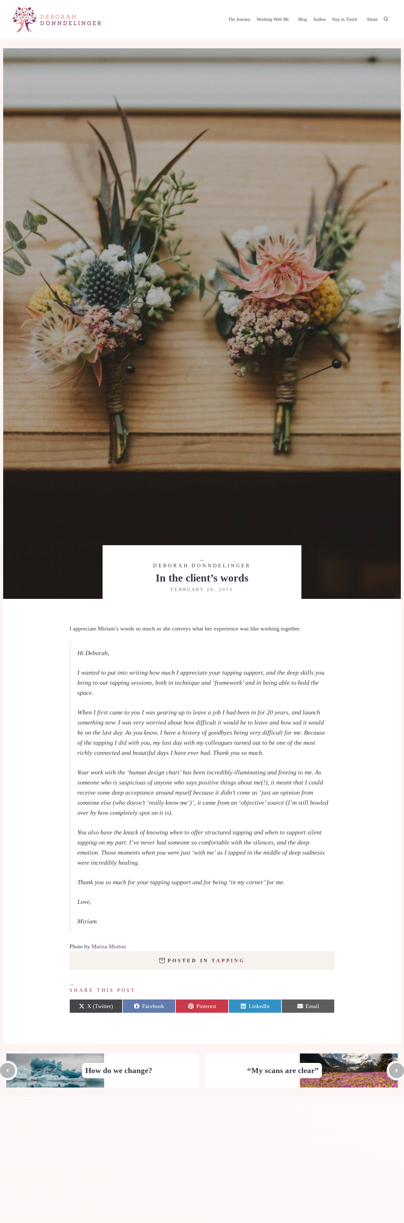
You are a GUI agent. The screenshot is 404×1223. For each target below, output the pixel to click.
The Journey (239, 19)
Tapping (228, 960)
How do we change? (118, 1070)
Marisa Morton (109, 946)
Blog (302, 19)
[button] (386, 19)
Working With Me (273, 19)
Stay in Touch (344, 19)
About (371, 19)
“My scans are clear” (283, 1070)
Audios (319, 19)
